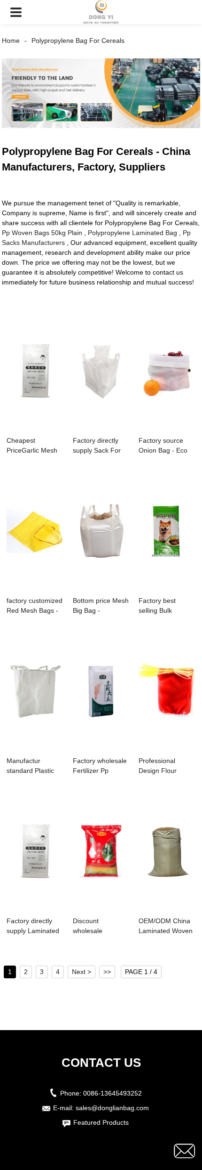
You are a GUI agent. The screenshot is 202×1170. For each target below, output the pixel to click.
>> (107, 971)
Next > (81, 971)
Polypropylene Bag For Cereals (77, 40)
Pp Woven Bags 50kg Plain (42, 232)
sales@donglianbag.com (112, 1108)
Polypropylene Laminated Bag (132, 232)
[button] (16, 12)
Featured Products (101, 1122)
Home (11, 40)
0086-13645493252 (112, 1093)
